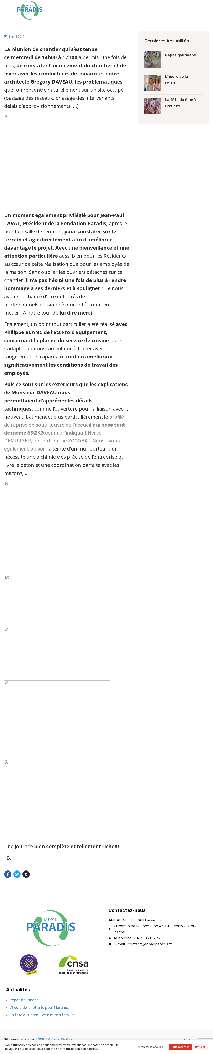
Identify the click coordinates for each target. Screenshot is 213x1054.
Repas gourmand (24, 1000)
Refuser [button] (200, 1046)
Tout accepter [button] (180, 1046)
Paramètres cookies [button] (150, 1046)
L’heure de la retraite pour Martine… (39, 1007)
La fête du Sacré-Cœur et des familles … (43, 1015)
